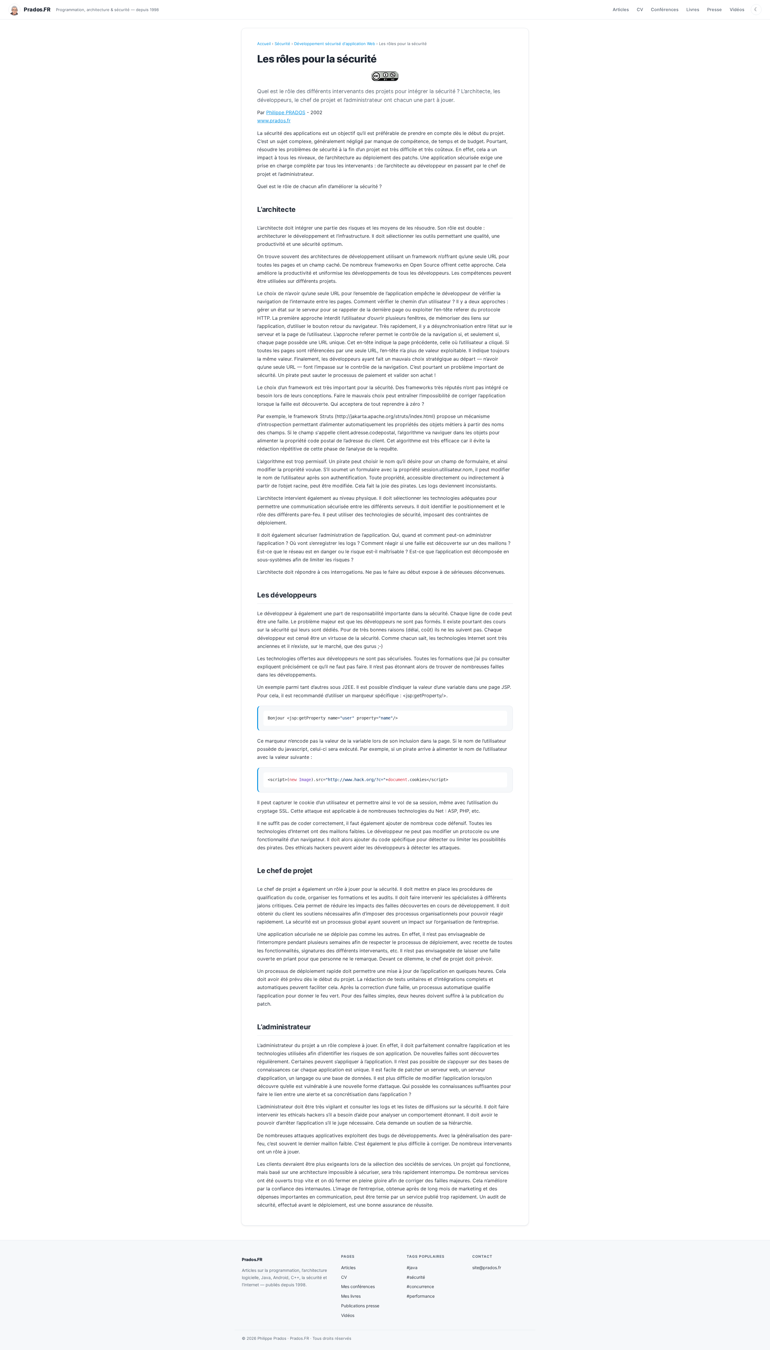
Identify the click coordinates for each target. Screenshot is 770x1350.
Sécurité (282, 43)
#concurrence (420, 1286)
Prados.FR (252, 1259)
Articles (621, 9)
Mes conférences (358, 1286)
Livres (692, 9)
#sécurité (416, 1277)
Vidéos (737, 9)
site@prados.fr (486, 1267)
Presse (714, 9)
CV (640, 9)
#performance (421, 1296)
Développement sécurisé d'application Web (334, 43)
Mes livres (351, 1296)
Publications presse (360, 1305)
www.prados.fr (274, 121)
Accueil (264, 43)
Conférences (665, 9)
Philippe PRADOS (285, 112)
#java (412, 1267)
